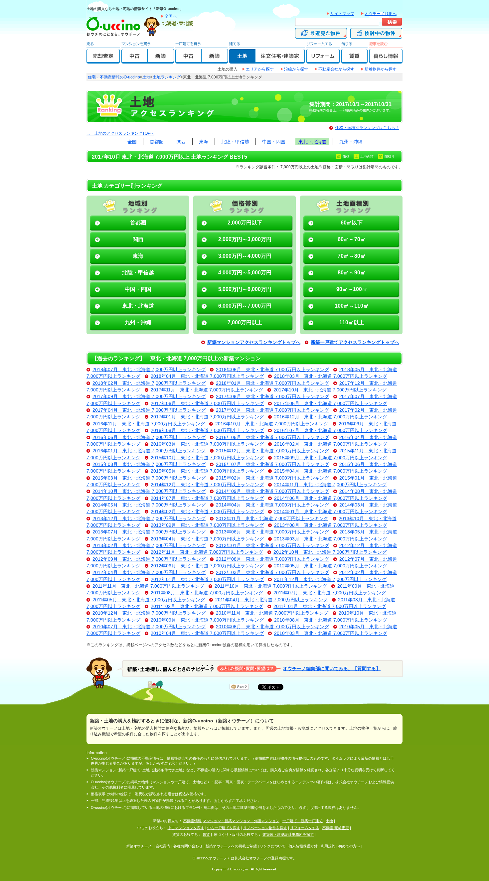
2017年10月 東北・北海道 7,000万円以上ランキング (330, 389)
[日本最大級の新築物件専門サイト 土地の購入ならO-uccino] (114, 35)
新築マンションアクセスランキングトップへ (253, 342)
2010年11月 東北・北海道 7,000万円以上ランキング (272, 613)
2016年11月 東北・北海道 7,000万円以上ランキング (148, 423)
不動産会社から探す (336, 69)
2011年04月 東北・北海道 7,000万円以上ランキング (271, 599)
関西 (181, 141)
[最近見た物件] (321, 35)
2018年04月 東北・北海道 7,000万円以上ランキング (207, 376)
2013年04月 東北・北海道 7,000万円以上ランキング (207, 538)
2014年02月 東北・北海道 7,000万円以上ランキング (207, 511)
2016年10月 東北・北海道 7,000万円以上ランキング (271, 423)
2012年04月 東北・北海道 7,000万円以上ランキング (149, 572)
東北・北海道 (312, 141)
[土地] (242, 60)
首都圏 (157, 141)
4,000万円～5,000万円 (244, 272)
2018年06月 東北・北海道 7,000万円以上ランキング (272, 369)
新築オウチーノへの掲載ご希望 (231, 846)
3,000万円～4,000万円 (244, 256)
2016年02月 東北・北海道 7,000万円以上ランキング (330, 444)
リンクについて (272, 846)
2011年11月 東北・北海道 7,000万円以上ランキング (148, 586)
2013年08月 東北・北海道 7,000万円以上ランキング (330, 525)
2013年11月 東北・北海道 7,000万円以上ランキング (272, 518)
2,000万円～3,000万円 (244, 239)
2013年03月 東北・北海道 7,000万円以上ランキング (330, 538)
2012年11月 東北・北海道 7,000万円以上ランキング (207, 552)
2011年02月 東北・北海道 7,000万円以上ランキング (207, 606)
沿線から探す (296, 69)
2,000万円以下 (245, 222)
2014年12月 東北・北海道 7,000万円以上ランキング (207, 484)
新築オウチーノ (139, 846)
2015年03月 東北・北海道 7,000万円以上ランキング (149, 478)
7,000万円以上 (245, 322)
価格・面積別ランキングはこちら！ (367, 127)
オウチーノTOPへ (381, 13)
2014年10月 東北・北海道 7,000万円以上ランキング (149, 491)
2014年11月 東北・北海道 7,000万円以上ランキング (330, 484)
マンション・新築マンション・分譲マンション (241, 821)
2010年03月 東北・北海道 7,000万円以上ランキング (330, 633)
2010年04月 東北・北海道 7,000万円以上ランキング (207, 633)
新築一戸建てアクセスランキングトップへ (355, 342)
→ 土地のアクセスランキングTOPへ (120, 133)
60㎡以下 (352, 222)
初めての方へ (349, 846)
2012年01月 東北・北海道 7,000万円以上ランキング (207, 579)
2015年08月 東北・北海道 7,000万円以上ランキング (149, 464)
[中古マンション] (134, 60)
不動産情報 (192, 821)
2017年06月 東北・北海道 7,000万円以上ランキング (207, 403)
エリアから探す (260, 69)
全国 (132, 141)
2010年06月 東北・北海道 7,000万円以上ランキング (272, 626)
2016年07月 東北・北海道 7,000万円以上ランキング (330, 430)
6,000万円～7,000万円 (244, 306)
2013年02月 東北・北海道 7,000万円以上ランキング (149, 545)
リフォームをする (304, 828)
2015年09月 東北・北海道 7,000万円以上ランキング (330, 457)
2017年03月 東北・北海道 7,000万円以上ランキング (272, 410)
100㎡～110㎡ (352, 306)
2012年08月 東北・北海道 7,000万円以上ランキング (272, 559)
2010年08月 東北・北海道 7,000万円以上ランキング (330, 620)
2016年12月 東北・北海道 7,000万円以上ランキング (330, 416)
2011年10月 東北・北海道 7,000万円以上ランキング (271, 586)
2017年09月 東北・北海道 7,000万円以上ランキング (149, 396)
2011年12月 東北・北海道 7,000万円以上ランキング (330, 579)
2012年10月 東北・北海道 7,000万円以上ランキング (330, 552)
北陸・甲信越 (235, 141)
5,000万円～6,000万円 (244, 289)
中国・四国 (273, 141)
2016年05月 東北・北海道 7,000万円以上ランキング (272, 437)
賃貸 (206, 834)
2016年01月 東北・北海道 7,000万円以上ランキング (149, 450)
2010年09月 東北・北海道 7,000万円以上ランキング (207, 620)
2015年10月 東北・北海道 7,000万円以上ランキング (207, 457)
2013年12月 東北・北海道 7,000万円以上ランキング (149, 518)
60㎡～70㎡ (352, 239)
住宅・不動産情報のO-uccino (114, 77)
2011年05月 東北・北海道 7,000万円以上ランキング (148, 599)
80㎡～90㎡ (352, 272)
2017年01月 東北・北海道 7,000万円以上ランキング (207, 416)
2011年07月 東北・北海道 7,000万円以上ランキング (329, 592)
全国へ (171, 16)
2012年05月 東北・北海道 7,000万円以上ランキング (330, 565)
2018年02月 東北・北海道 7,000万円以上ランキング (149, 383)
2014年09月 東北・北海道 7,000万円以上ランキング (272, 491)
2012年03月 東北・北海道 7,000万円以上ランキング (272, 572)
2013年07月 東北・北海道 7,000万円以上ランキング (149, 531)
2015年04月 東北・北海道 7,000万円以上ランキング (330, 471)
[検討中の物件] (376, 35)
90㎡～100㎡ (351, 289)
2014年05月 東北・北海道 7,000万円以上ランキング (149, 505)
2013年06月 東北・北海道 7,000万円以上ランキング (272, 531)
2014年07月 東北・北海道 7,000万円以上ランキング (207, 498)
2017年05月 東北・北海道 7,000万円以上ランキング (330, 403)
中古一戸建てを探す (223, 828)
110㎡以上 (351, 322)
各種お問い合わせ (188, 846)
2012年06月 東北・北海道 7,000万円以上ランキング (207, 565)
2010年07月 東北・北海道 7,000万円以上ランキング (149, 626)
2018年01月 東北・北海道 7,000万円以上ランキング (272, 383)
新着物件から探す (381, 69)
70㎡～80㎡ (352, 256)
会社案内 (163, 846)
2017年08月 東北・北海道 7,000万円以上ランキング (272, 396)
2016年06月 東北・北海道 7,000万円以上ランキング (149, 437)
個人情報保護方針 (303, 846)
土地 (146, 77)
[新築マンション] (161, 60)
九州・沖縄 (351, 141)
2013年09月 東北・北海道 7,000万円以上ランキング (207, 525)
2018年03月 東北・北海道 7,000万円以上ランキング (330, 376)
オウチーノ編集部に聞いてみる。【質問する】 (332, 668)
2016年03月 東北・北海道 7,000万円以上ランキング (207, 444)
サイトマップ (342, 13)
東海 (203, 141)
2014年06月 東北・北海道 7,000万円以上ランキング (330, 498)
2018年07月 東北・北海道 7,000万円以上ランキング (149, 369)
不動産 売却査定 (335, 828)
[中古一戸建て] (188, 60)
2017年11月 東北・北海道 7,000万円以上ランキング (207, 389)
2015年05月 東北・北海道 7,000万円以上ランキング (207, 471)
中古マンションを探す (186, 828)
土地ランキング (167, 77)
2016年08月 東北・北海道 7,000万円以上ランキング (207, 430)
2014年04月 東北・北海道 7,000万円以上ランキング (272, 505)
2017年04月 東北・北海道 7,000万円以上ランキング (149, 410)
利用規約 (328, 846)
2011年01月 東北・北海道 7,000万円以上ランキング (329, 606)
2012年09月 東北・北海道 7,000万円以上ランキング (149, 559)
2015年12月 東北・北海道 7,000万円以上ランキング (272, 450)
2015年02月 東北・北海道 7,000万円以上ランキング (272, 478)
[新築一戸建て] (215, 60)
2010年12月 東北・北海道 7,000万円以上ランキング (149, 613)
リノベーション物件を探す (265, 828)
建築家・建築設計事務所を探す (288, 834)
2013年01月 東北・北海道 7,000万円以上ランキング (272, 545)
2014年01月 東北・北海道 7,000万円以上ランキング (330, 511)
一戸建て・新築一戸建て (302, 821)
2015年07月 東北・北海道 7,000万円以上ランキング (272, 464)
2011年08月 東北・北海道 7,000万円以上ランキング (207, 592)
